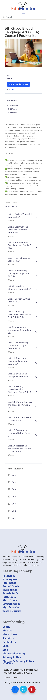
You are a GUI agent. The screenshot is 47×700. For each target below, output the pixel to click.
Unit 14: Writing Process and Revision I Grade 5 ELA (20, 405)
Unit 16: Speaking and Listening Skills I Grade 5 (19, 433)
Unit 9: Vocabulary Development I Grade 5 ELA (19, 330)
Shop (6, 645)
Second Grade (11, 586)
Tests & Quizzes (12, 610)
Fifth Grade (10, 596)
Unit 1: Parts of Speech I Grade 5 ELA (20, 215)
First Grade (9, 582)
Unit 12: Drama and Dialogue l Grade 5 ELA (19, 375)
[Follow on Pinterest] (32, 689)
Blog (5, 649)
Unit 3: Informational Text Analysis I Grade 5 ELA (19, 245)
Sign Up (7, 630)
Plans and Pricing (14, 653)
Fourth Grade (11, 593)
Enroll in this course (18, 84)
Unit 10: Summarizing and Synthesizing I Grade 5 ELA (18, 345)
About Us (8, 638)
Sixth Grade (10, 600)
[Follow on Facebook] (15, 689)
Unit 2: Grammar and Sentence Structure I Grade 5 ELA (18, 229)
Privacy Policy (12, 657)
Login (6, 626)
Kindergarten (11, 579)
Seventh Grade (11, 603)
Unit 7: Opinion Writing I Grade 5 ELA (19, 300)
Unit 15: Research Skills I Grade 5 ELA (19, 419)
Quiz (14, 475)
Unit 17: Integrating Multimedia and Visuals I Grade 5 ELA (19, 448)
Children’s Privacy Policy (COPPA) (18, 662)
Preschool (9, 575)
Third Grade (10, 589)
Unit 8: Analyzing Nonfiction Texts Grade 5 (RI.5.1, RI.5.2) (19, 314)
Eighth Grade (11, 607)
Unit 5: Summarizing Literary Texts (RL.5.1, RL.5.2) (19, 273)
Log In (11, 89)
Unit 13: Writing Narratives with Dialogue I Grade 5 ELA (19, 389)
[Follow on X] (23, 689)
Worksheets (10, 634)
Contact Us (9, 642)
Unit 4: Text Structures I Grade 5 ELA (19, 259)
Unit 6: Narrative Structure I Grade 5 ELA (19, 287)
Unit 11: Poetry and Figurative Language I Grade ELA (18, 361)
